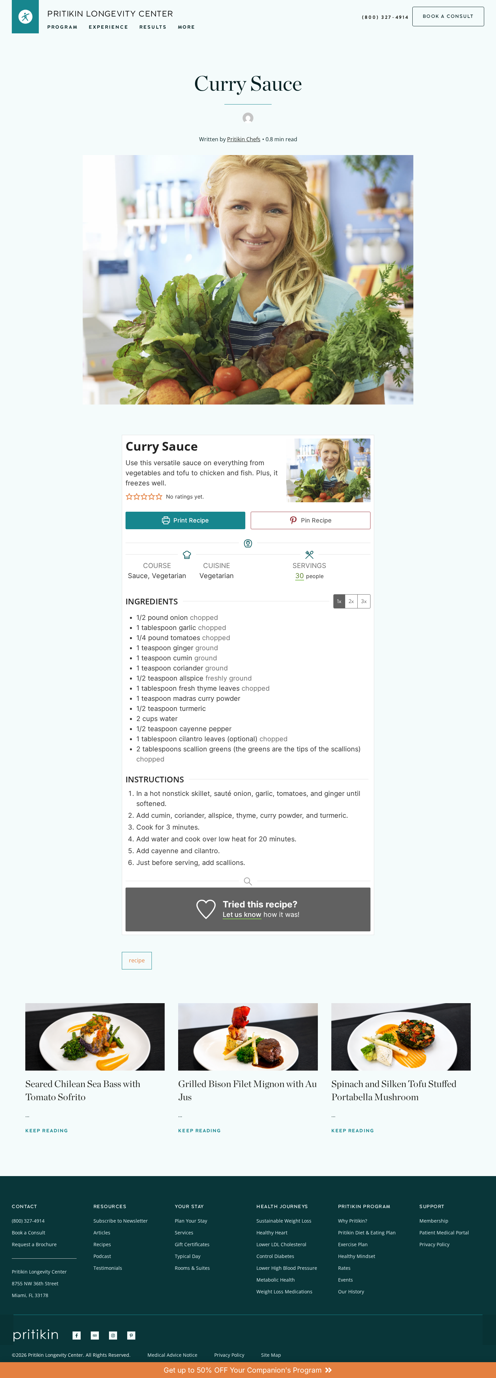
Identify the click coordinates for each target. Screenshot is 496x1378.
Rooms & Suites (192, 1268)
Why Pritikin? (352, 1221)
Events (345, 1280)
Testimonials (107, 1268)
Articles (101, 1232)
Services (184, 1232)
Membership (433, 1221)
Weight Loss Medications (284, 1291)
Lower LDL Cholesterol (281, 1244)
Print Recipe (190, 520)
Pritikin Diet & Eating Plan (367, 1232)
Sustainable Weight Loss (283, 1221)
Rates (344, 1268)
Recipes (102, 1244)
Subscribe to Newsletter (120, 1221)
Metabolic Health (275, 1280)
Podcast (102, 1256)
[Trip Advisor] (95, 1335)
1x (339, 601)
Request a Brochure (34, 1244)
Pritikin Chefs (243, 139)
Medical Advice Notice (172, 1355)
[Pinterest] (131, 1335)
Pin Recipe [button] (315, 520)
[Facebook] (77, 1335)
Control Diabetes (275, 1256)
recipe (137, 960)
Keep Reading (46, 1130)
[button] (129, 496)
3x (364, 601)
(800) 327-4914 (385, 17)
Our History (351, 1291)
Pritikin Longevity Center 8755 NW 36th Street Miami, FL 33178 (39, 1283)
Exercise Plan (353, 1244)
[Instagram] (113, 1335)
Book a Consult (28, 1232)
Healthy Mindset (356, 1256)
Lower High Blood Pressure (286, 1268)
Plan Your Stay (191, 1221)
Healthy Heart (271, 1232)
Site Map (271, 1355)
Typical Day (187, 1256)
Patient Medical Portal (444, 1232)
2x (351, 601)
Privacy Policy (434, 1244)
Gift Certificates (192, 1244)
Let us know (242, 914)
